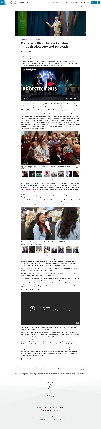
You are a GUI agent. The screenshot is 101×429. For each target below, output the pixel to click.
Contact (83, 6)
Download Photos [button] (51, 179)
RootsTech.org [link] (75, 56)
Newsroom (4, 6)
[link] (21, 358)
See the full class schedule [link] (32, 190)
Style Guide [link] (37, 374)
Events (78, 6)
